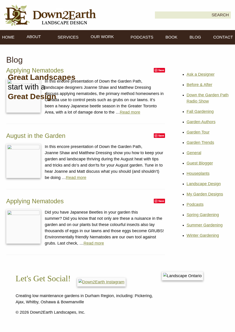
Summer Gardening (205, 225)
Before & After (199, 84)
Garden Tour (198, 132)
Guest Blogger (200, 163)
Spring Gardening (203, 214)
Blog (195, 37)
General (194, 153)
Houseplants (198, 173)
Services (68, 37)
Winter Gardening (203, 235)
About (34, 36)
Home (8, 37)
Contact (223, 37)
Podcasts (142, 37)
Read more (130, 112)
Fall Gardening (200, 111)
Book (171, 37)
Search (220, 15)
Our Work (103, 36)
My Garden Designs (205, 194)
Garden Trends (200, 142)
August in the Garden (35, 135)
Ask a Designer (201, 74)
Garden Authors (201, 122)
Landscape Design (204, 183)
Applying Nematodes (35, 201)
